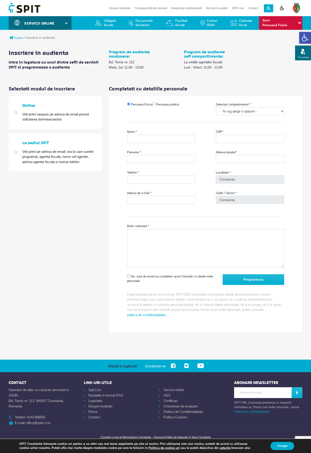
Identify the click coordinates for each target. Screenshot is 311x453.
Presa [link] (92, 412)
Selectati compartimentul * (233, 104)
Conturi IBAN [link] (212, 23)
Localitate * (223, 172)
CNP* (219, 131)
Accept (282, 446)
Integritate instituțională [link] (186, 8)
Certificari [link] (170, 401)
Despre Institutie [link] (100, 406)
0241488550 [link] (36, 417)
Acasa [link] (18, 37)
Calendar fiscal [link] (245, 23)
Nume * (132, 131)
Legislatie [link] (95, 401)
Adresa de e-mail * (139, 193)
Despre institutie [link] (120, 8)
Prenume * (134, 152)
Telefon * (133, 172)
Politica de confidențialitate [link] (252, 411)
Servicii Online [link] (40, 23)
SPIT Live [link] (238, 8)
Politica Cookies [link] (175, 417)
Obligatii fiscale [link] (110, 23)
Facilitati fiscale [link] (181, 23)
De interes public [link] (217, 8)
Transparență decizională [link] (151, 8)
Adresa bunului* (226, 152)
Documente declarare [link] (144, 23)
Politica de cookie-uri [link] (164, 448)
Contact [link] (253, 8)
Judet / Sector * (226, 193)
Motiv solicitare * (138, 226)
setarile (225, 448)
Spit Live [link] (94, 390)
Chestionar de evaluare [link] (180, 406)
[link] (305, 38)
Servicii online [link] (173, 390)
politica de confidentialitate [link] (146, 315)
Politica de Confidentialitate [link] (183, 412)
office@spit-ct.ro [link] (38, 423)
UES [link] (167, 395)
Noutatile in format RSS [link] (105, 395)
